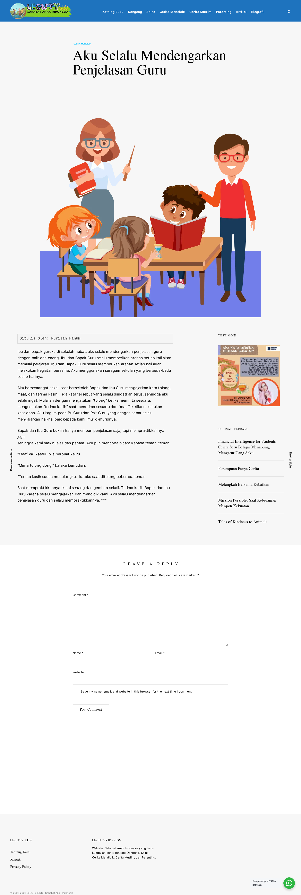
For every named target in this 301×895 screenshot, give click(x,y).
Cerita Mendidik (172, 12)
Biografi (257, 12)
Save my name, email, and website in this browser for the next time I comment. (137, 691)
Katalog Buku (112, 12)
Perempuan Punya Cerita (238, 468)
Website (78, 672)
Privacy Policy (20, 866)
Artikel (241, 12)
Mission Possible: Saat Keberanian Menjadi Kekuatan (247, 503)
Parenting (224, 12)
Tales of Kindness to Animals (242, 521)
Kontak (15, 859)
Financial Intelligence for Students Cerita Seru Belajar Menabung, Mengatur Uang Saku (247, 446)
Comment (81, 595)
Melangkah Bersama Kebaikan (243, 484)
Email (160, 653)
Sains (150, 12)
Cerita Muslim (200, 12)
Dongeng (135, 12)
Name (78, 653)
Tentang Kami (20, 851)
